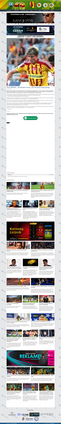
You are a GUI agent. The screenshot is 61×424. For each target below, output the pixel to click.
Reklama (52, 10)
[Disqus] (30, 135)
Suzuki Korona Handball (24, 10)
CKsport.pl (12, 423)
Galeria (40, 10)
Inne (35, 10)
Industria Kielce (16, 10)
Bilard (31, 10)
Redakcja (15, 423)
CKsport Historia (45, 10)
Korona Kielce (9, 10)
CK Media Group (52, 423)
